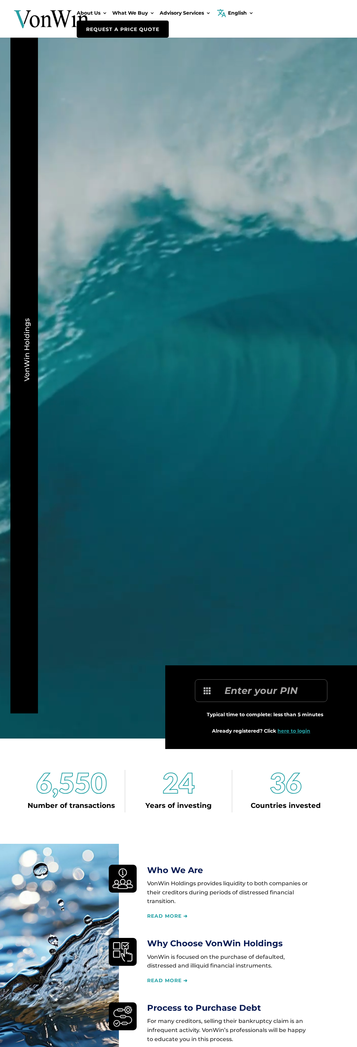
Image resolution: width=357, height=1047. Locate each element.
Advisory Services (182, 13)
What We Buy (130, 13)
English (237, 13)
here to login (294, 731)
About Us (88, 13)
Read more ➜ (167, 916)
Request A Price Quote (122, 29)
